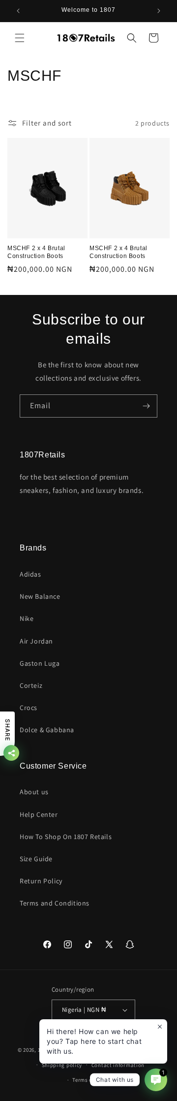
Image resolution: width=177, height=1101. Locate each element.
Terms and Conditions (54, 903)
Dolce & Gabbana (47, 729)
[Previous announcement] (18, 11)
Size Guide (36, 858)
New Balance (40, 596)
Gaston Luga (40, 663)
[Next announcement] (159, 11)
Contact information (118, 1065)
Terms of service (93, 1079)
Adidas (30, 574)
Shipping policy (62, 1065)
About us (34, 791)
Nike (26, 618)
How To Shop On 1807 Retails (66, 836)
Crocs (28, 707)
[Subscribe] (146, 406)
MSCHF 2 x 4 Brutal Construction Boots (36, 252)
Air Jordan (36, 641)
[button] (19, 38)
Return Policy (41, 880)
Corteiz (31, 685)
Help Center (39, 814)
